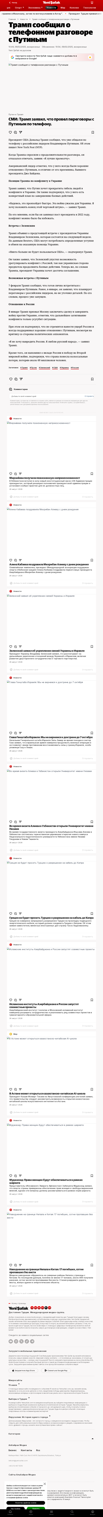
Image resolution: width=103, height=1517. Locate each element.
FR (42, 1308)
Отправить (89, 396)
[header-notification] (92, 3)
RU (46, 1308)
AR (39, 1308)
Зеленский (45, 367)
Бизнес (13, 1450)
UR (49, 1308)
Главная (12, 19)
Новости (24, 19)
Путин (34, 367)
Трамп (25, 367)
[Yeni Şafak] (51, 2)
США (56, 367)
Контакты (26, 1450)
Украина (65, 367)
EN (36, 1308)
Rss (38, 1450)
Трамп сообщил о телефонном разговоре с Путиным (55, 19)
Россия (75, 367)
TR (32, 1308)
